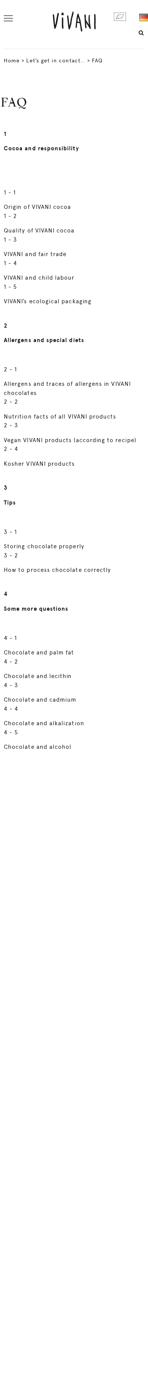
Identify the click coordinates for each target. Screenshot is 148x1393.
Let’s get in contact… (55, 60)
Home (12, 60)
